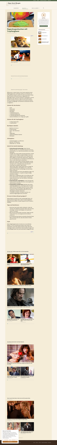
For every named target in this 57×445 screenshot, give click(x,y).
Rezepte (24, 8)
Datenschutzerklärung (43, 0)
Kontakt (38, 0)
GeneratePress (19, 442)
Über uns (34, 0)
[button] (43, 8)
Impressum (49, 0)
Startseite (16, 8)
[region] (10, 436)
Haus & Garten (35, 8)
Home (34, 442)
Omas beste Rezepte (14, 3)
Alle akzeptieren (10, 441)
